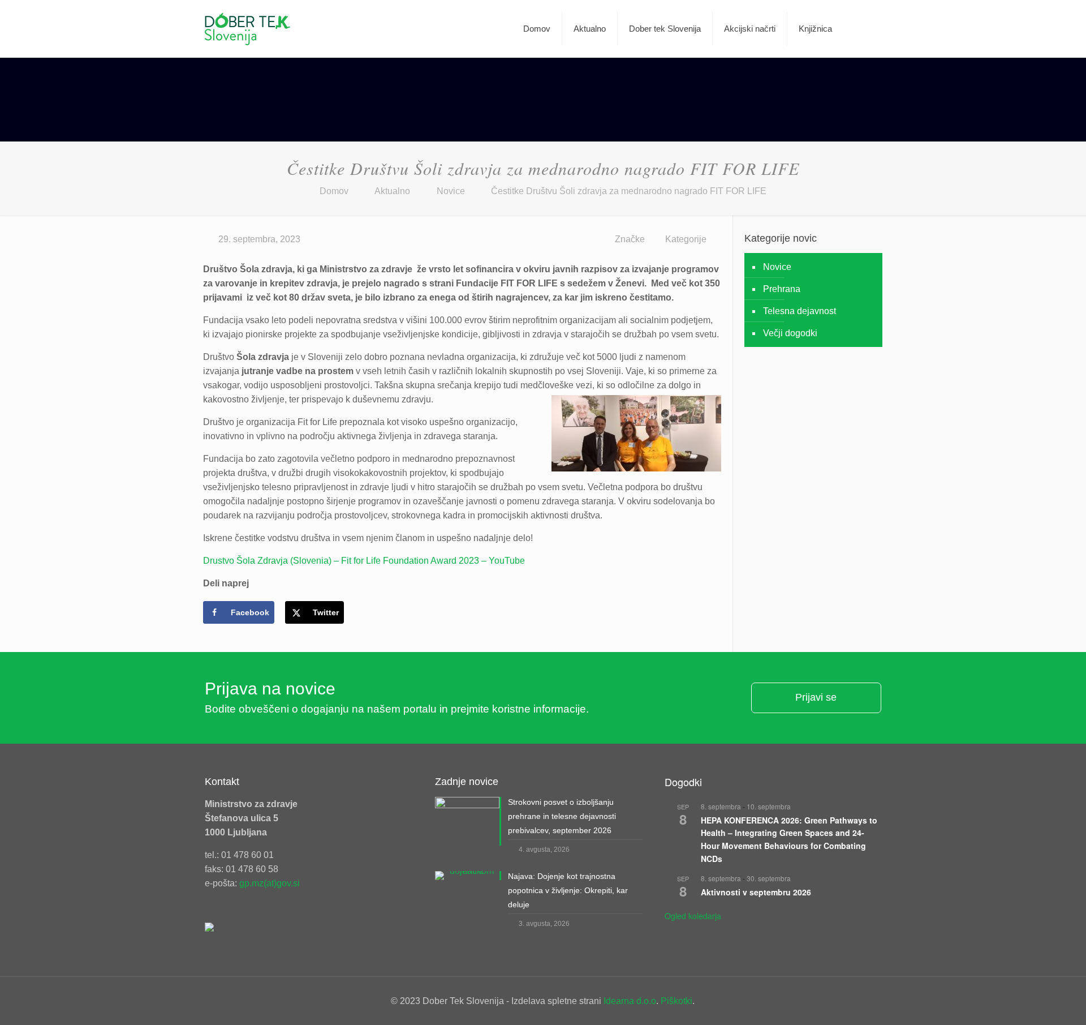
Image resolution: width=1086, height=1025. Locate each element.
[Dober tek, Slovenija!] (247, 29)
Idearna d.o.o (630, 1001)
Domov (334, 191)
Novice (451, 191)
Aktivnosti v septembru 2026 (756, 892)
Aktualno (392, 191)
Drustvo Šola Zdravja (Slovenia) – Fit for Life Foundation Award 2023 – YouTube (364, 560)
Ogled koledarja (693, 915)
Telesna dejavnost (799, 311)
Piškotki (676, 1001)
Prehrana (781, 289)
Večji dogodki (790, 333)
